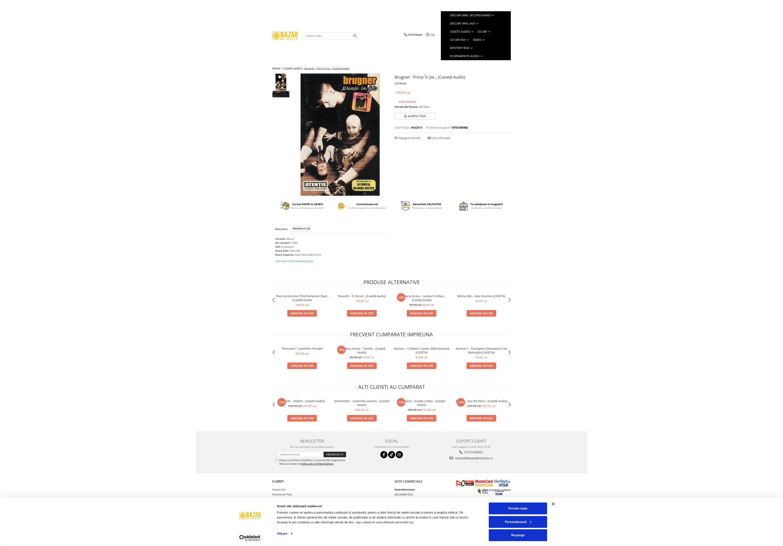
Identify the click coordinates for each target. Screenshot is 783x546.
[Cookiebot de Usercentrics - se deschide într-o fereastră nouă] (250, 538)
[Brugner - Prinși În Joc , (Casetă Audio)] (340, 134)
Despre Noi (279, 489)
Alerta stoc (417, 116)
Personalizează (515, 522)
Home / (277, 68)
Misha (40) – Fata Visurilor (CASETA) (481, 296)
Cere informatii (440, 138)
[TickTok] (391, 454)
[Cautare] (355, 35)
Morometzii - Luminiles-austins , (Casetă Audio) (361, 403)
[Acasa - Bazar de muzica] (284, 36)
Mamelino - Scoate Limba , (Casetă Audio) (421, 403)
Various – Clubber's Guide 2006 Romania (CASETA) (421, 350)
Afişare (282, 533)
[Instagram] (399, 454)
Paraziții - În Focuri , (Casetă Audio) (362, 296)
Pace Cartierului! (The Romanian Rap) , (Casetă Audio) (302, 298)
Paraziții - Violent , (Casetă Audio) (302, 401)
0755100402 (473, 452)
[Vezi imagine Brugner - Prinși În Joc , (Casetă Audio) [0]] (280, 82)
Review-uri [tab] (301, 228)
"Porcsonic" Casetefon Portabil (302, 348)
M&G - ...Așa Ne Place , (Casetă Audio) (481, 401)
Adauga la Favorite (409, 138)
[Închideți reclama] (553, 504)
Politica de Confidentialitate (317, 464)
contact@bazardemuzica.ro (473, 458)
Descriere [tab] (281, 229)
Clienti (278, 481)
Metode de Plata (282, 494)
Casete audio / (293, 68)
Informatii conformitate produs (294, 261)
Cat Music (400, 83)
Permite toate (517, 508)
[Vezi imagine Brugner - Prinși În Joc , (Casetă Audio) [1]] (280, 94)
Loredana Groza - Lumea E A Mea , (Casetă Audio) (421, 298)
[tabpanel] (340, 134)
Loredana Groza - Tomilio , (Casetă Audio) (361, 350)
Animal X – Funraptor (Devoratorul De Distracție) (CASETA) (481, 350)
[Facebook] (383, 454)
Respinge (518, 535)
